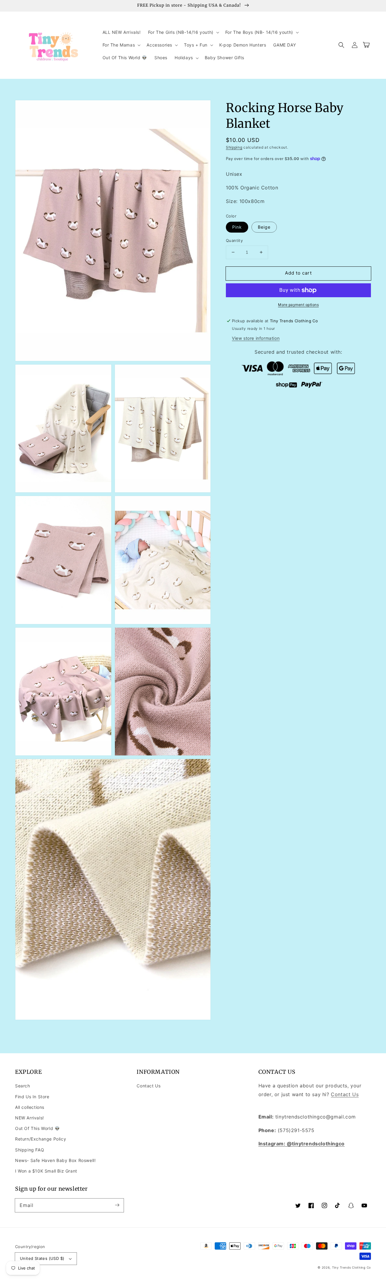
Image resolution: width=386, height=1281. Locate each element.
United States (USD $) (42, 1258)
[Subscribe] (117, 1205)
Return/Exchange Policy (40, 1138)
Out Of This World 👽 (37, 1128)
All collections (29, 1107)
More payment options (298, 304)
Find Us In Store (32, 1096)
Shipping (234, 147)
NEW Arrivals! (29, 1117)
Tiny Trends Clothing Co (351, 1267)
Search (22, 1085)
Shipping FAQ (29, 1149)
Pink (237, 227)
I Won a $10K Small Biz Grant (46, 1170)
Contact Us (148, 1085)
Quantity (234, 240)
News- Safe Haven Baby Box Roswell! (55, 1160)
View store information (256, 338)
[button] (183, 32)
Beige (264, 227)
